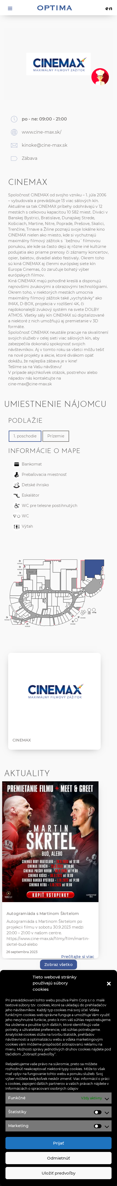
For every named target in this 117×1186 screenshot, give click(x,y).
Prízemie (55, 436)
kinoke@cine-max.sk (44, 145)
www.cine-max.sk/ (41, 132)
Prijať (58, 1143)
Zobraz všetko (58, 964)
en (109, 8)
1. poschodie (25, 436)
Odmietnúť (58, 1158)
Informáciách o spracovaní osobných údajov (41, 1088)
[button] (109, 983)
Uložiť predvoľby (58, 1173)
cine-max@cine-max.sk (30, 384)
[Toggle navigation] (10, 8)
